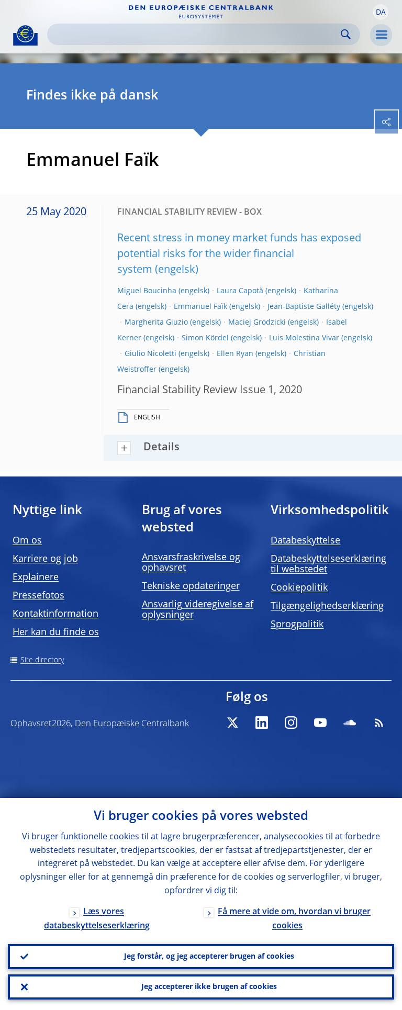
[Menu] (381, 35)
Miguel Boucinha (146, 291)
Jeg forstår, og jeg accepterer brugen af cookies (209, 956)
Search (345, 34)
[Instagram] (291, 722)
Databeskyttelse (305, 541)
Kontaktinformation (55, 614)
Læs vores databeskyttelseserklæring (97, 919)
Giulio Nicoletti (150, 354)
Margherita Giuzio (156, 322)
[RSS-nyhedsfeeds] (379, 722)
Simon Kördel (205, 338)
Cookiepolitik (299, 588)
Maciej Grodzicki (257, 322)
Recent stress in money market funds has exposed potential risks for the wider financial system (239, 254)
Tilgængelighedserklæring (327, 606)
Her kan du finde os (56, 632)
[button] (380, 12)
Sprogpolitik (297, 624)
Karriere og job (45, 559)
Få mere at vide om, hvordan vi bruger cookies (294, 919)
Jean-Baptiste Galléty (303, 306)
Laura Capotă (240, 291)
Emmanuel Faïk (200, 306)
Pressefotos (38, 596)
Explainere (36, 577)
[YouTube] (320, 722)
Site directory (42, 660)
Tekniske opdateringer (191, 586)
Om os (27, 541)
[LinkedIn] (261, 722)
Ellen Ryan (235, 354)
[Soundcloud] (349, 722)
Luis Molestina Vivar (304, 338)
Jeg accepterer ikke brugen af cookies (209, 987)
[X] (232, 722)
